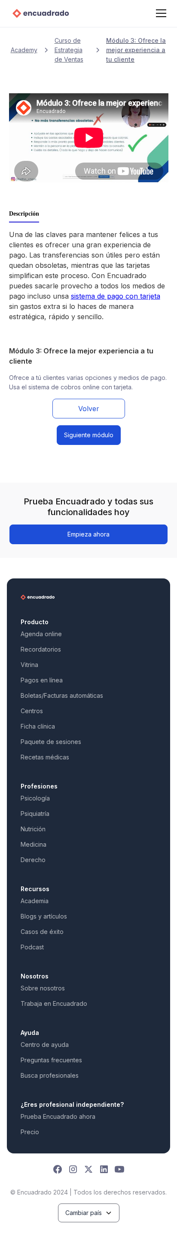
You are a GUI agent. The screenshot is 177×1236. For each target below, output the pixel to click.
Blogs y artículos (44, 916)
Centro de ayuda (45, 1044)
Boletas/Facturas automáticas (62, 695)
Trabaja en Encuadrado (54, 1003)
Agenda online (41, 633)
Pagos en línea (42, 680)
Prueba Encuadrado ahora (58, 1116)
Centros (32, 710)
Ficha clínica (38, 726)
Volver (88, 408)
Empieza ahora (88, 534)
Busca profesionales (50, 1075)
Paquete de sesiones (51, 741)
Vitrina (29, 664)
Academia (35, 900)
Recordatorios (41, 649)
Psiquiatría (35, 813)
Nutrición (33, 829)
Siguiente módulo (88, 435)
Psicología (35, 798)
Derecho (33, 859)
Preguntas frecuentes (51, 1060)
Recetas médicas (45, 757)
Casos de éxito (42, 931)
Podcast (32, 947)
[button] (159, 13)
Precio (30, 1131)
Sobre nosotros (43, 988)
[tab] (24, 214)
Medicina (33, 844)
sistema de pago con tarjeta (115, 296)
